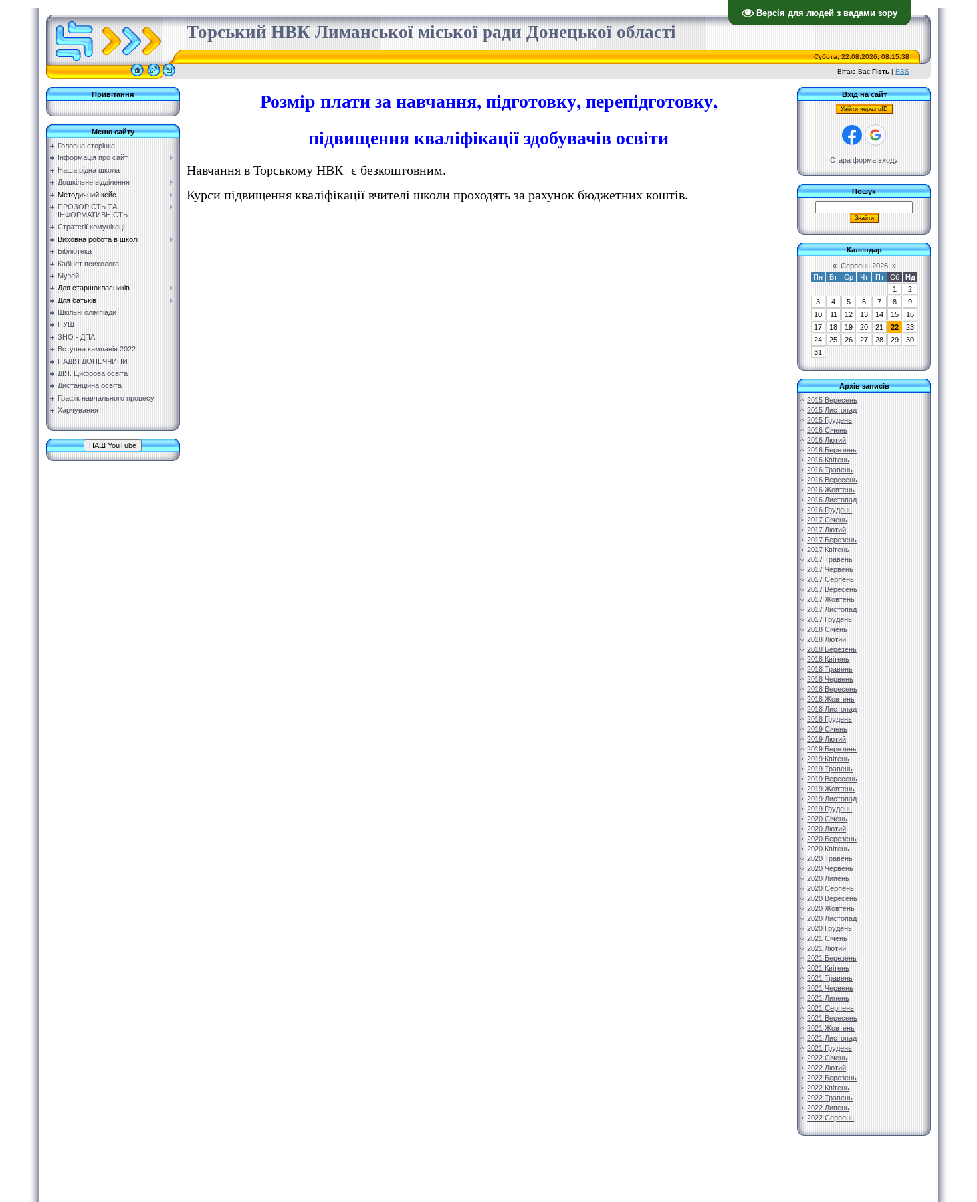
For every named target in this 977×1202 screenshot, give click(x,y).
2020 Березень (832, 839)
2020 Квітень (828, 848)
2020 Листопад (832, 918)
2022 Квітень (828, 1088)
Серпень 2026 (864, 266)
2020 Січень (827, 819)
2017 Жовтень (831, 599)
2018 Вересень (832, 689)
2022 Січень (827, 1058)
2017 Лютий (826, 530)
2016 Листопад (832, 500)
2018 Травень (830, 669)
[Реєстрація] (153, 76)
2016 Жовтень (831, 490)
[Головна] (137, 76)
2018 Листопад (832, 709)
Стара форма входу (864, 160)
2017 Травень (830, 559)
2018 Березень (832, 649)
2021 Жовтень (831, 1028)
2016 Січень (827, 430)
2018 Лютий (826, 639)
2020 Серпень (830, 888)
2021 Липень (828, 998)
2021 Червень (830, 988)
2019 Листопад (832, 799)
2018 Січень (827, 629)
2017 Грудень (829, 619)
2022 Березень (832, 1078)
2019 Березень (832, 749)
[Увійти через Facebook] (852, 135)
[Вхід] (169, 76)
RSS (902, 71)
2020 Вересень (832, 898)
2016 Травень (830, 470)
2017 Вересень (832, 589)
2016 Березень (832, 450)
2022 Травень (830, 1098)
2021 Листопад (832, 1038)
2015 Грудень (829, 420)
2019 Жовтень (831, 789)
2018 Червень (830, 679)
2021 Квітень (828, 968)
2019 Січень (827, 729)
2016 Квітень (828, 460)
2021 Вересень (832, 1018)
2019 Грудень (829, 809)
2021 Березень (832, 958)
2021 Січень (827, 938)
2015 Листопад (832, 410)
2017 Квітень (828, 549)
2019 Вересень (832, 779)
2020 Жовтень (831, 908)
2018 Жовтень (831, 699)
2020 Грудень (829, 928)
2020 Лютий (826, 829)
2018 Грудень (829, 719)
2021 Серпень (830, 1008)
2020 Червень (830, 868)
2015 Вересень (832, 400)
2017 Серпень (830, 579)
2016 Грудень (829, 510)
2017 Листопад (832, 609)
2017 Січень (827, 520)
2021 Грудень (829, 1048)
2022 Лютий (826, 1068)
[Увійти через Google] (875, 135)
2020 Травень (830, 858)
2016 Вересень (832, 480)
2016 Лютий (826, 440)
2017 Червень (830, 569)
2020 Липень (828, 878)
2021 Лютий (826, 948)
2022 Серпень (830, 1118)
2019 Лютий (826, 739)
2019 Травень (830, 769)
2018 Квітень (828, 659)
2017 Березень (832, 540)
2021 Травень (830, 978)
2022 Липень (828, 1108)
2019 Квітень (828, 759)
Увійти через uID (864, 109)
